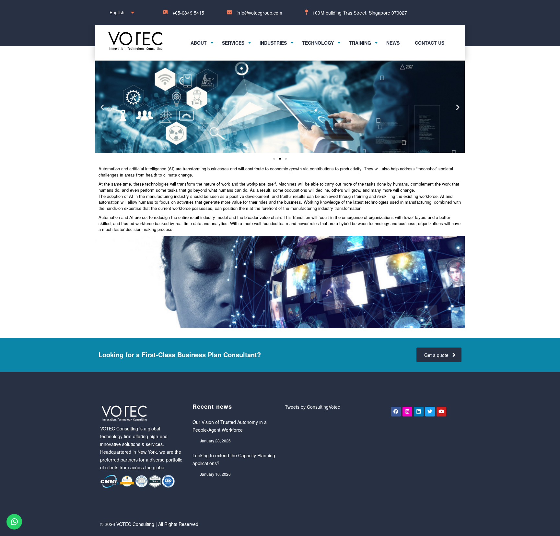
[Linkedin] (419, 411)
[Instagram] (407, 411)
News (393, 43)
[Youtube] (441, 411)
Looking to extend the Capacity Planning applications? (233, 459)
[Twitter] (430, 411)
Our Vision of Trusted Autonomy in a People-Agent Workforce (229, 426)
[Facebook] (396, 411)
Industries (273, 43)
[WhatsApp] (14, 522)
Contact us (429, 43)
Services (233, 43)
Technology (318, 43)
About (199, 43)
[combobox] (120, 12)
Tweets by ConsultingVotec (312, 407)
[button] (102, 106)
